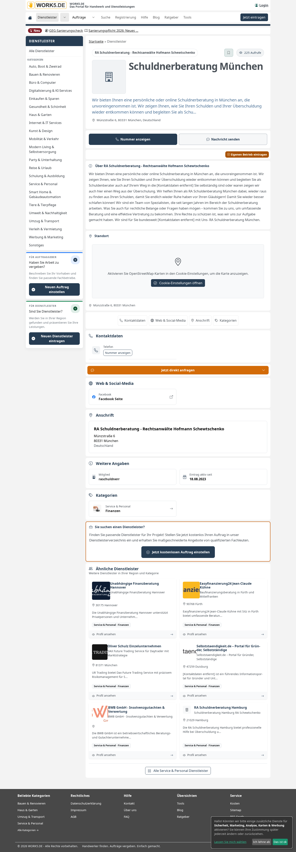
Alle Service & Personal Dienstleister (180, 770)
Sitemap (235, 810)
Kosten (235, 803)
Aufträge (79, 17)
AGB (73, 817)
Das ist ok (280, 842)
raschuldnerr (109, 479)
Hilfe (144, 17)
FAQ (126, 817)
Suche (105, 17)
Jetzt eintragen (254, 17)
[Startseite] (48, 5)
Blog (156, 17)
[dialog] (251, 832)
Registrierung (125, 17)
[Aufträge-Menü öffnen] (93, 17)
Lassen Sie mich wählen (230, 842)
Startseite (96, 41)
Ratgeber (172, 17)
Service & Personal (30, 823)
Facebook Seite (111, 399)
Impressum (78, 810)
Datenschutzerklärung (86, 803)
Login (263, 5)
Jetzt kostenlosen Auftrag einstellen (180, 552)
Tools (187, 17)
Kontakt (129, 803)
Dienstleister (47, 17)
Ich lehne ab (261, 842)
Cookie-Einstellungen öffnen (180, 283)
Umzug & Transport (31, 817)
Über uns (130, 810)
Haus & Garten (28, 810)
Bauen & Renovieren (32, 803)
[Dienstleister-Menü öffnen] (64, 17)
